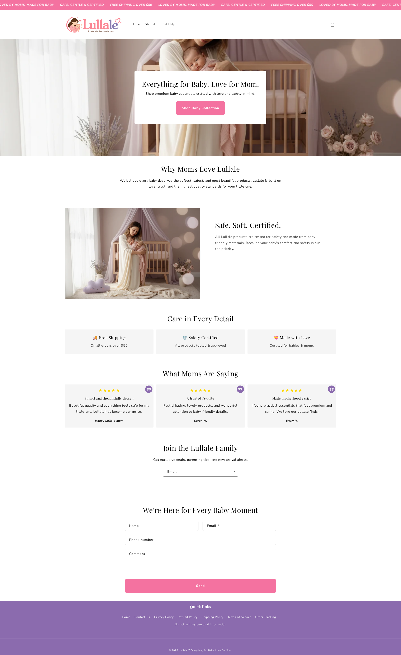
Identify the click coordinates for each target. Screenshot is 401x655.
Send (200, 585)
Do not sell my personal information (200, 624)
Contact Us (142, 617)
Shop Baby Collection (200, 108)
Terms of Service (239, 617)
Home (126, 617)
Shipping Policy (212, 617)
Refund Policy (187, 617)
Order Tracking (265, 617)
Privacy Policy (164, 617)
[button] (332, 24)
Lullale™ (185, 650)
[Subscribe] (233, 472)
